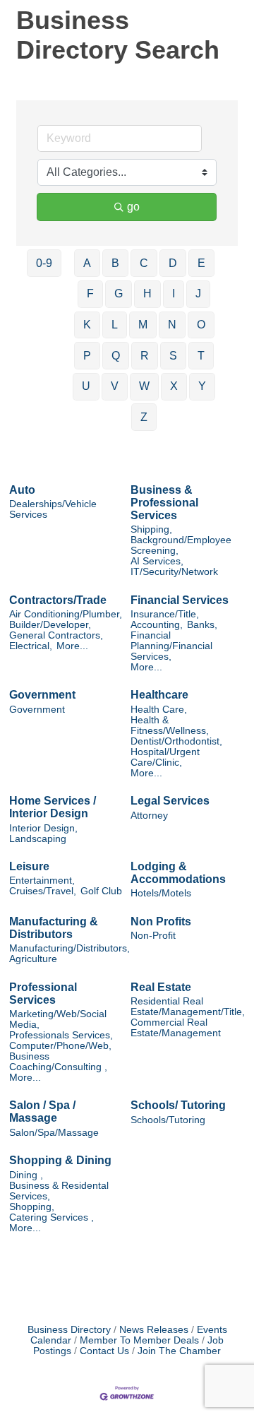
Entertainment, (42, 880)
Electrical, (30, 646)
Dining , (26, 1175)
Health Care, (159, 709)
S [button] (173, 356)
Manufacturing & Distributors (53, 927)
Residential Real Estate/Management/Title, (188, 1006)
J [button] (198, 293)
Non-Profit (153, 935)
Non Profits (161, 921)
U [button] (86, 386)
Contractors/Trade (58, 600)
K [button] (87, 325)
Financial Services (180, 600)
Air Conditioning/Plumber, (65, 614)
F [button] (90, 293)
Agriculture (33, 959)
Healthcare (159, 695)
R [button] (144, 356)
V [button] (115, 386)
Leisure (29, 866)
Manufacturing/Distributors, (69, 948)
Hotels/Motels (161, 893)
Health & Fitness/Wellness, (170, 725)
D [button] (173, 263)
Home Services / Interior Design (52, 807)
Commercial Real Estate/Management (176, 1027)
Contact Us (104, 1351)
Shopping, (31, 1207)
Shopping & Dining (60, 1160)
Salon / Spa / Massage (42, 1111)
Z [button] (143, 417)
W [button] (144, 386)
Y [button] (202, 386)
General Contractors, (56, 635)
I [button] (173, 293)
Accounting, (157, 624)
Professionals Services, (61, 1035)
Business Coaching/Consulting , (58, 1061)
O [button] (201, 325)
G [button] (118, 293)
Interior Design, (43, 828)
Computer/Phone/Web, (60, 1045)
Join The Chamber (179, 1351)
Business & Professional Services (164, 502)
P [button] (87, 356)
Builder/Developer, (50, 624)
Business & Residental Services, (59, 1191)
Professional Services (43, 993)
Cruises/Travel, (42, 891)
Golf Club (101, 891)
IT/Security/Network (174, 572)
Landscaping (37, 839)
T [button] (201, 356)
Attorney (149, 815)
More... (72, 646)
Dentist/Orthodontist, (176, 741)
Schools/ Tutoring (178, 1105)
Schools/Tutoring (168, 1120)
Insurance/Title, (165, 614)
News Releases (153, 1329)
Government (42, 695)
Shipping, (151, 529)
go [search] (133, 207)
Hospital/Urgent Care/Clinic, (165, 757)
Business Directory (69, 1329)
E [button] (201, 263)
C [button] (144, 263)
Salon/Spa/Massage (54, 1132)
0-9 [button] (44, 263)
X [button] (174, 386)
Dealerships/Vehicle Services (53, 509)
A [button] (87, 263)
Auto (22, 490)
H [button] (147, 293)
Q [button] (115, 356)
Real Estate (161, 987)
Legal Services (170, 801)
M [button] (142, 325)
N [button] (172, 325)
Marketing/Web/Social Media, (58, 1019)
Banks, (202, 624)
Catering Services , (51, 1217)
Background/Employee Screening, (181, 545)
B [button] (115, 263)
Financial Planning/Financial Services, (171, 646)
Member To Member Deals (139, 1340)
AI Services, (157, 561)
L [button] (114, 325)
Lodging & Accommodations (178, 872)
